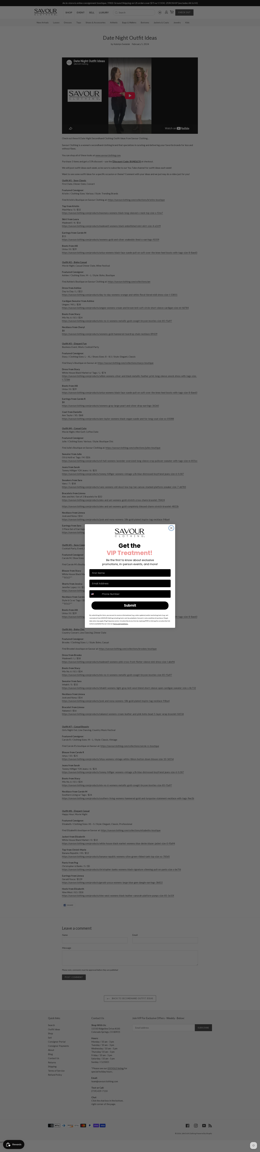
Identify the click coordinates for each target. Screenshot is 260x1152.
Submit (130, 605)
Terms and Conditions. (120, 624)
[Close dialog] (171, 528)
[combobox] (95, 594)
